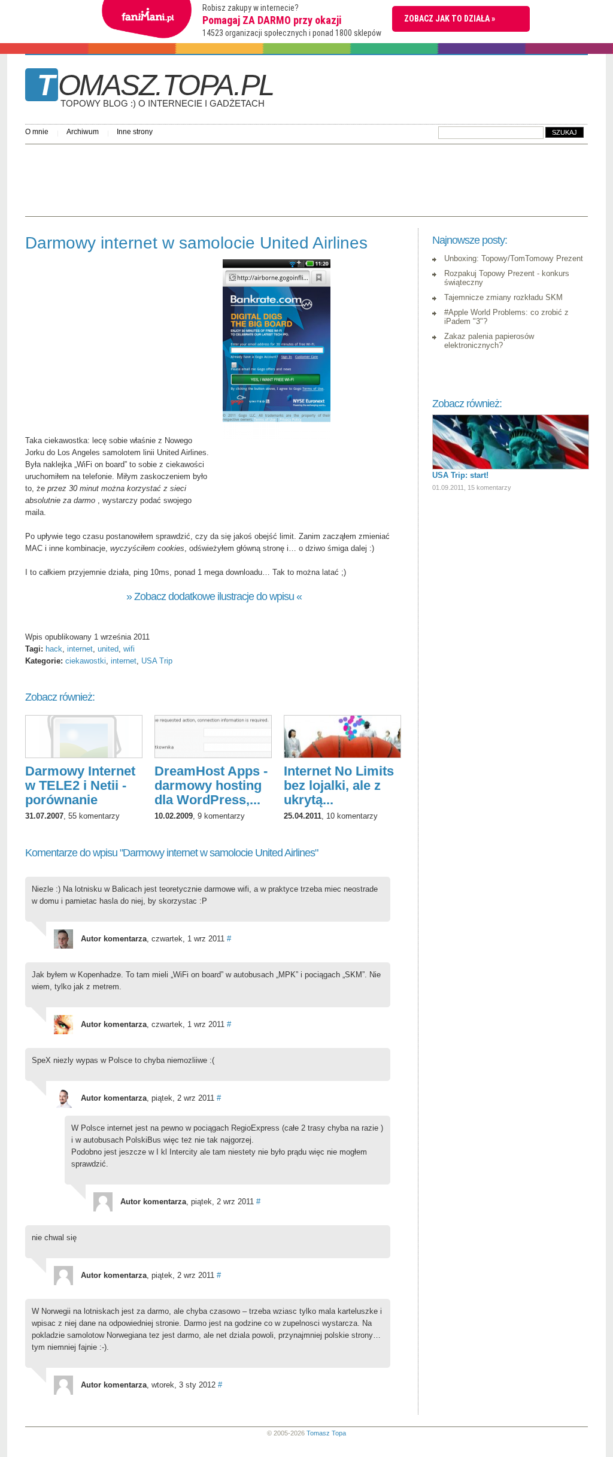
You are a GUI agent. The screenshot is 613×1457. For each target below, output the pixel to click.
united (108, 648)
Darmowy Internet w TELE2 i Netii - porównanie (80, 785)
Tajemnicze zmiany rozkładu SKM (503, 297)
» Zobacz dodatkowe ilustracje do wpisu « (214, 596)
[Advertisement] (243, 177)
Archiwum (82, 132)
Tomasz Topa (326, 1433)
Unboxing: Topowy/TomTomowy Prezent (513, 258)
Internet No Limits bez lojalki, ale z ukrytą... (339, 785)
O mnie (36, 132)
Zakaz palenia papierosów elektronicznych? (489, 341)
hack (53, 648)
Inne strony (135, 132)
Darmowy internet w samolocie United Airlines (196, 243)
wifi (129, 648)
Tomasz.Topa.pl (155, 89)
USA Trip (156, 660)
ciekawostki (85, 660)
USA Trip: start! (460, 475)
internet (80, 648)
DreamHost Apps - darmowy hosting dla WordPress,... (211, 785)
